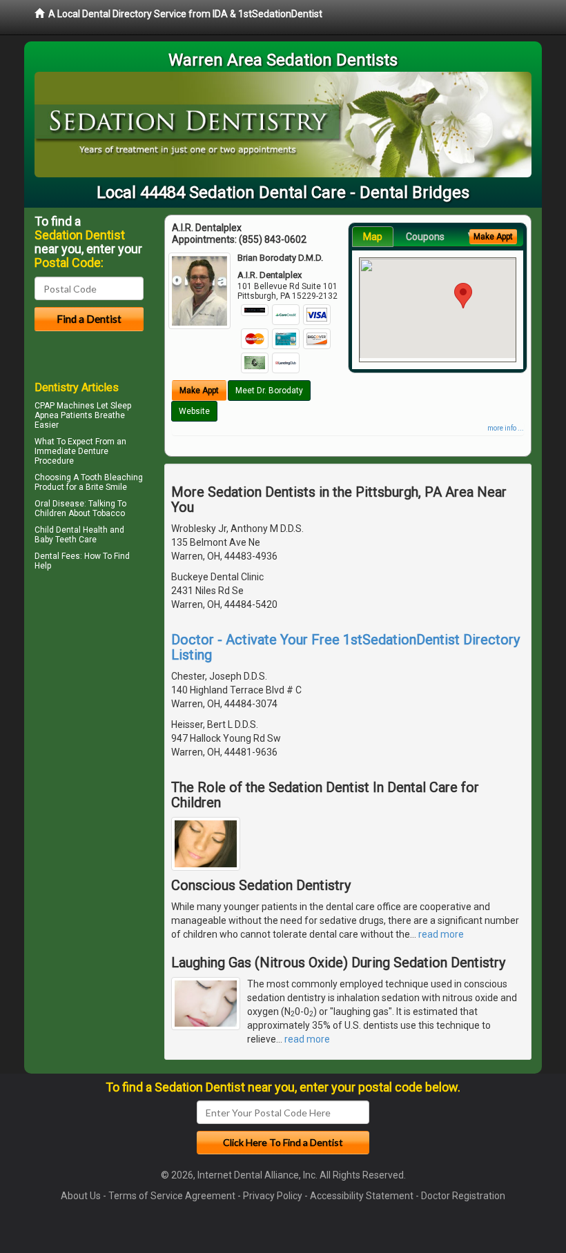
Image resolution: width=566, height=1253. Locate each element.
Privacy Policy (272, 1195)
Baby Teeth (56, 539)
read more (441, 934)
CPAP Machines (65, 406)
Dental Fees (57, 556)
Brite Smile (106, 487)
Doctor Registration (463, 1195)
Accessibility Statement (361, 1195)
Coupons (425, 236)
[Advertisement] (105, 694)
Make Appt (199, 390)
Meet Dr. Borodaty (269, 390)
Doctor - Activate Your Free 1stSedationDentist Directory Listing (345, 647)
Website (194, 411)
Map (372, 236)
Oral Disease (59, 504)
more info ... (505, 428)
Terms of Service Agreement (171, 1195)
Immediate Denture (71, 451)
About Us (81, 1195)
